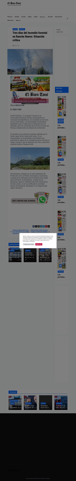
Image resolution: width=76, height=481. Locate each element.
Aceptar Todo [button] (38, 244)
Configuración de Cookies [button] (29, 244)
